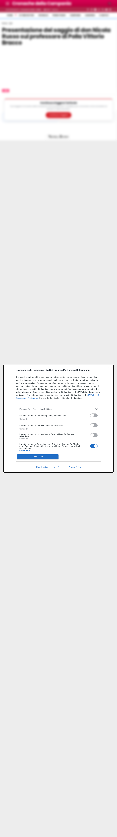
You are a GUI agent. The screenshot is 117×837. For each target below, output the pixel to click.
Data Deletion (42, 467)
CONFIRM (38, 457)
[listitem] (58, 409)
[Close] (108, 370)
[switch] (94, 415)
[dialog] (58, 418)
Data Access (58, 467)
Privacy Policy (74, 467)
